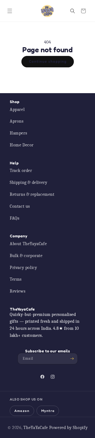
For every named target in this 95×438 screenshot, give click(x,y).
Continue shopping (47, 61)
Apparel (17, 109)
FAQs (14, 218)
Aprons (17, 121)
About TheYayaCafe (28, 243)
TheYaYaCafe (35, 427)
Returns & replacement (32, 194)
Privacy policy (23, 267)
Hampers (18, 133)
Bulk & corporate (26, 255)
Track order (21, 170)
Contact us (20, 206)
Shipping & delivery (28, 182)
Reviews (17, 291)
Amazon (21, 411)
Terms (16, 279)
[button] (9, 11)
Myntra (48, 411)
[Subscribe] (72, 358)
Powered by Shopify (68, 427)
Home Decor (22, 145)
